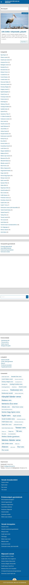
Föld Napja (3, 101)
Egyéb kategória (4, 91)
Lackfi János (4, 148)
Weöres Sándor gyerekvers (10, 436)
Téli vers (19, 431)
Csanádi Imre (4, 74)
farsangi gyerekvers (18, 381)
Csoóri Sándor (4, 77)
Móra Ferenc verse (17, 407)
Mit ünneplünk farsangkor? (7, 499)
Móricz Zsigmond (5, 168)
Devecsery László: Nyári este (8, 573)
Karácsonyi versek (5, 136)
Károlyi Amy (3, 138)
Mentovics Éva (4, 158)
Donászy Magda (4, 86)
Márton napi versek (5, 155)
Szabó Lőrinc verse (6, 424)
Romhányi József (5, 200)
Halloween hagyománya (7, 504)
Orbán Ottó (3, 185)
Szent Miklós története (6, 248)
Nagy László (4, 173)
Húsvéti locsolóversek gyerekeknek (9, 529)
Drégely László (4, 89)
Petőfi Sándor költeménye (21, 419)
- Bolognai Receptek (5, 345)
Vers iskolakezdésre (12, 433)
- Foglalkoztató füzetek (6, 366)
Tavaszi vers (20, 428)
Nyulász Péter (4, 183)
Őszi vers (20, 447)
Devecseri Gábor (5, 82)
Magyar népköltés (5, 151)
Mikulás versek (4, 163)
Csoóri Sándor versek (7, 379)
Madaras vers (6, 400)
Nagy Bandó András (5, 170)
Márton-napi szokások (6, 516)
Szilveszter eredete (5, 251)
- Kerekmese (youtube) (6, 365)
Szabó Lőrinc (4, 202)
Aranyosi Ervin (4, 62)
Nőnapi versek (4, 178)
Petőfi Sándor (4, 195)
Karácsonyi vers (16, 390)
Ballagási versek (5, 64)
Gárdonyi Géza (4, 104)
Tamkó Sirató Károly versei (7, 427)
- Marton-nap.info (5, 344)
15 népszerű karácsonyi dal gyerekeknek (11, 571)
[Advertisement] (14, 272)
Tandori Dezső (4, 212)
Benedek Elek (4, 69)
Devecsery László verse (19, 379)
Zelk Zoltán (3, 232)
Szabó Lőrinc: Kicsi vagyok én (8, 558)
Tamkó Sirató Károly (5, 210)
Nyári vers (6, 415)
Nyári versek (4, 180)
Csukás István (4, 79)
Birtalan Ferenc (4, 72)
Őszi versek (3, 192)
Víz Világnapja (4, 227)
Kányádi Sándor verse (11, 396)
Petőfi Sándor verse (7, 421)
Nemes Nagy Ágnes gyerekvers (7, 409)
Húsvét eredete (5, 511)
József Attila (3, 128)
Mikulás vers (6, 407)
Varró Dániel (4, 222)
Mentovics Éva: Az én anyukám (8, 568)
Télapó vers (10, 431)
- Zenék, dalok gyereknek (7, 361)
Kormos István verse (19, 393)
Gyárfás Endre (4, 109)
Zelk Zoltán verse (7, 443)
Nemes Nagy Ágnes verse (11, 412)
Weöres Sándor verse (11, 440)
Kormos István (4, 143)
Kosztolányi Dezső (5, 146)
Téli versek (3, 219)
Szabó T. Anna (4, 205)
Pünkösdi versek (5, 197)
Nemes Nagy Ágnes (5, 175)
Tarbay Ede (3, 214)
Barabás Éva (4, 67)
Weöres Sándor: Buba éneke (8, 561)
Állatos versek (4, 57)
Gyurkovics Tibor (5, 114)
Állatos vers (17, 443)
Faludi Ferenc (4, 94)
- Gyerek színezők (5, 359)
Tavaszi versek (25, 13)
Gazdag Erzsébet (5, 106)
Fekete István (4, 99)
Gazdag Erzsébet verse (16, 384)
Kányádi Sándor (4, 133)
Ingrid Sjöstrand (4, 126)
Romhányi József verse (19, 421)
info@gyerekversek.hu (9, 466)
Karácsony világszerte (6, 509)
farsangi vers (4, 384)
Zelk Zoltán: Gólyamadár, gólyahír (13, 32)
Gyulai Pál (3, 111)
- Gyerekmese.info (5, 340)
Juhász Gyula (4, 131)
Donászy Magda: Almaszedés (8, 563)
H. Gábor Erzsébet (5, 116)
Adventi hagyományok (6, 502)
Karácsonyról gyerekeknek (7, 250)
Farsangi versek (4, 96)
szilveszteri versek (18, 424)
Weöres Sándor (4, 229)
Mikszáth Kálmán (5, 160)
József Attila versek (5, 390)
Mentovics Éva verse (10, 404)
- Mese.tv (3, 363)
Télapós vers (4, 431)
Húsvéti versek (4, 123)
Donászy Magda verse (7, 381)
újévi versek (13, 447)
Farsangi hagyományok (6, 246)
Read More (23, 41)
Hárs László (3, 121)
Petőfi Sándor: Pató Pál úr (7, 566)
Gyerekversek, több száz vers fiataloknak (12, 2)
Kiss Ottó (3, 141)
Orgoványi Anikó (5, 187)
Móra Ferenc (4, 165)
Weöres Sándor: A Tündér (7, 556)
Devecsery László (5, 84)
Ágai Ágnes (3, 54)
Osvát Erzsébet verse (8, 419)
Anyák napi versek (5, 59)
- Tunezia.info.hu (5, 342)
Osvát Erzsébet (4, 190)
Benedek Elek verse (16, 376)
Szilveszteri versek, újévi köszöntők (9, 207)
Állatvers (5, 447)
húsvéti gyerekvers (6, 386)
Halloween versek (5, 119)
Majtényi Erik (4, 153)
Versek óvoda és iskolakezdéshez (9, 224)
